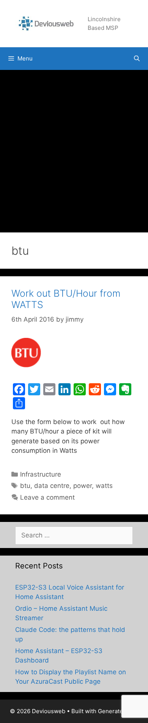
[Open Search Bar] (137, 58)
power (82, 485)
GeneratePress (118, 711)
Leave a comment (47, 497)
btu (25, 485)
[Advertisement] (74, 147)
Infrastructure (40, 474)
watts (104, 485)
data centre (51, 485)
